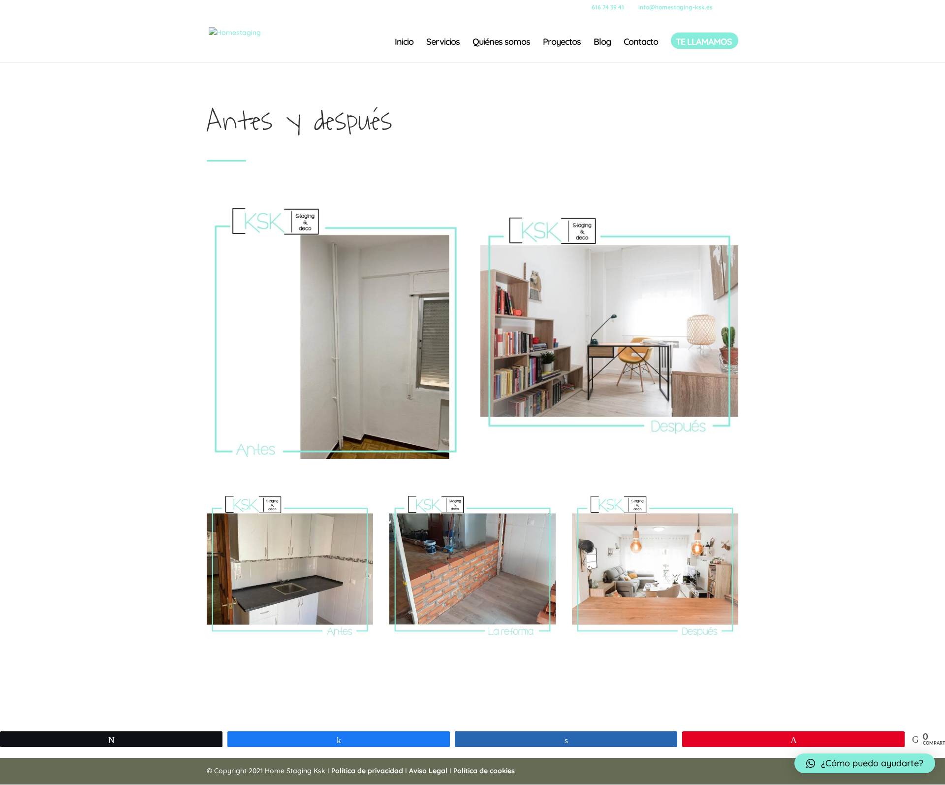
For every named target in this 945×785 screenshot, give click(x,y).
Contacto (641, 42)
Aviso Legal (428, 770)
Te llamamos (704, 42)
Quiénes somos (501, 42)
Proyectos (562, 42)
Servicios (443, 42)
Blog (602, 42)
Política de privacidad (368, 770)
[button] (864, 763)
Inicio (404, 42)
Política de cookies (484, 770)
